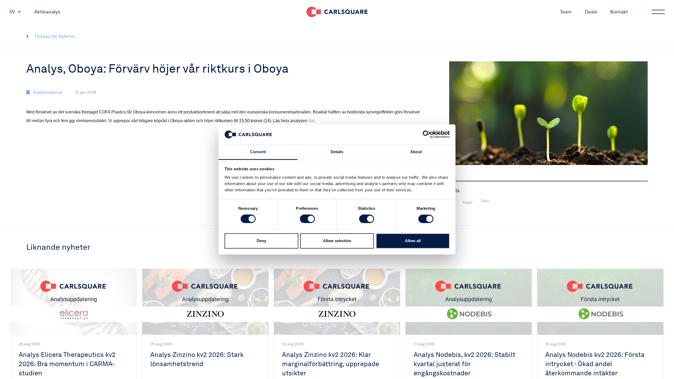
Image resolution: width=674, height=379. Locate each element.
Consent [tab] (258, 151)
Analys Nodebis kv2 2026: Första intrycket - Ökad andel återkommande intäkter (595, 364)
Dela (485, 201)
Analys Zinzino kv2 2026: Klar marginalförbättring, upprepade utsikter (330, 364)
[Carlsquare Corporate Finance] (337, 12)
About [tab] (416, 151)
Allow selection (337, 240)
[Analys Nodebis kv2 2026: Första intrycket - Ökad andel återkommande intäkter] (600, 302)
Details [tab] (337, 151)
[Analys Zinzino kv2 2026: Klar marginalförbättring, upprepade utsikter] (337, 302)
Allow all (413, 240)
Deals (591, 11)
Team (566, 11)
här (311, 120)
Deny (261, 240)
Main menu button (658, 12)
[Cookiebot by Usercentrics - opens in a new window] (427, 134)
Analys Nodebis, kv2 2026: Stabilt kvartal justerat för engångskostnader (464, 364)
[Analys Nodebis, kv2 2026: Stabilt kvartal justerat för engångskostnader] (468, 302)
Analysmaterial (47, 92)
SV (12, 11)
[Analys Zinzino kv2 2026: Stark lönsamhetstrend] (205, 302)
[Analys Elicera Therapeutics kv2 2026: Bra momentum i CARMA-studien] (74, 302)
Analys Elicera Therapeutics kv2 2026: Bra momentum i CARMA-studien (67, 364)
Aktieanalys (47, 11)
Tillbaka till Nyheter (55, 36)
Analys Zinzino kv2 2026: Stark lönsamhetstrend (197, 359)
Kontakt (619, 11)
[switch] (307, 219)
